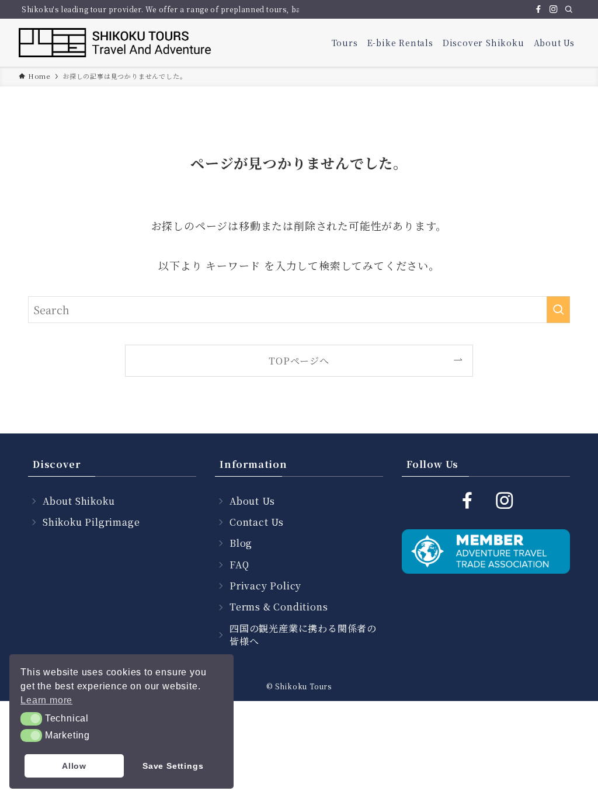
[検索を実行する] (558, 309)
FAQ (239, 564)
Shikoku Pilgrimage (91, 522)
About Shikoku (78, 501)
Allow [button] (74, 766)
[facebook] (538, 9)
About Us (252, 501)
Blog (241, 543)
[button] (31, 718)
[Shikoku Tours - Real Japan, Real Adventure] (116, 42)
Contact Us (257, 522)
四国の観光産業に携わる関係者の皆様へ (303, 635)
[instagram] (553, 9)
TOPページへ (299, 360)
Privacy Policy (265, 585)
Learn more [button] (46, 700)
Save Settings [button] (172, 766)
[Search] (568, 9)
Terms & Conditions (279, 606)
